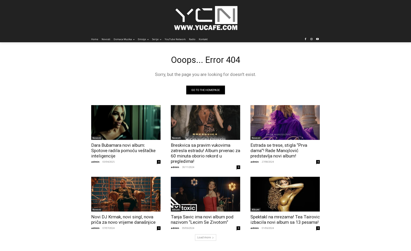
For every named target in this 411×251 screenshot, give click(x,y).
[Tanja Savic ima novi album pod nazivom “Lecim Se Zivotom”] (205, 194)
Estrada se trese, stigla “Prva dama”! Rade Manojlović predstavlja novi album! (278, 151)
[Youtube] (317, 39)
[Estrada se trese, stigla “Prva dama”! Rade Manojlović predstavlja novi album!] (285, 122)
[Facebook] (305, 39)
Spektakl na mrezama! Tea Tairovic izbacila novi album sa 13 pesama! (285, 219)
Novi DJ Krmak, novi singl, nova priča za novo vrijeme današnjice (123, 219)
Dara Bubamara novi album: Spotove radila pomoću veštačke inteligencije (123, 151)
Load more (204, 237)
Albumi (176, 209)
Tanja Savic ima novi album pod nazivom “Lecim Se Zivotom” (202, 219)
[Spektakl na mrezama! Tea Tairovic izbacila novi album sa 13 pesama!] (285, 194)
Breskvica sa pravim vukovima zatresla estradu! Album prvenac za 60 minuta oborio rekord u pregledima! (205, 153)
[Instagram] (311, 39)
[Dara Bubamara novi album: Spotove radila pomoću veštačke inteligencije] (126, 122)
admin (95, 161)
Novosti (96, 137)
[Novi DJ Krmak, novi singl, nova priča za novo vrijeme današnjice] (126, 194)
